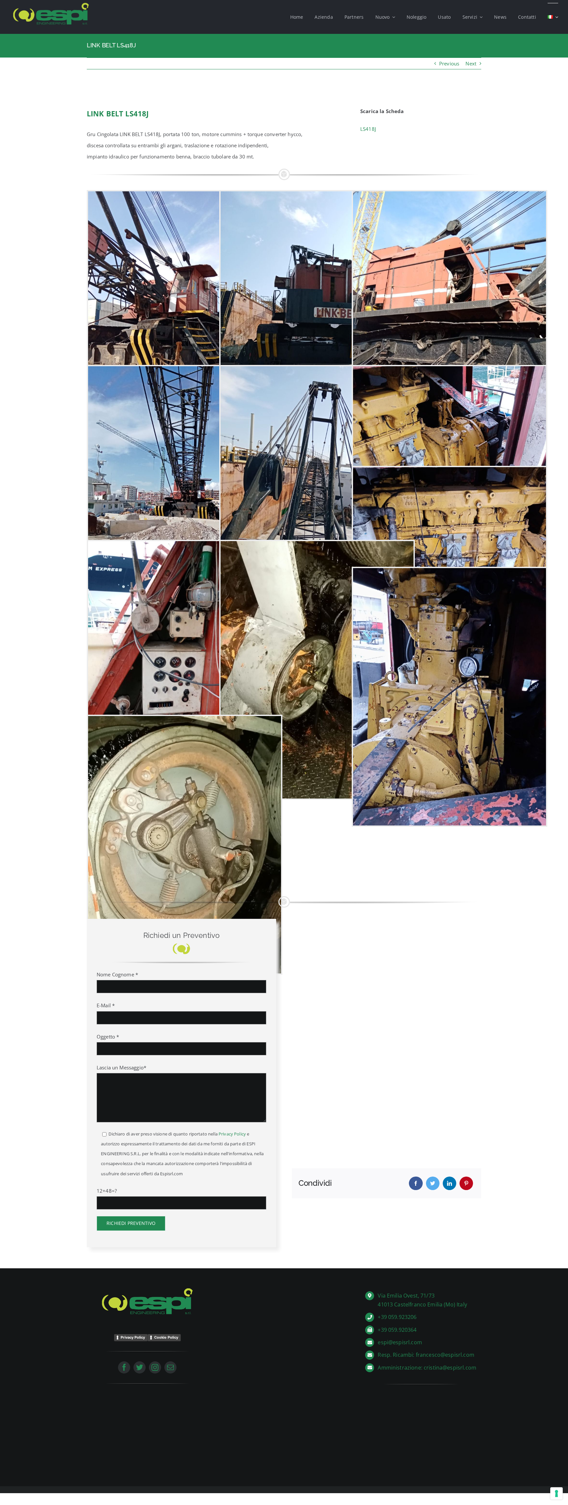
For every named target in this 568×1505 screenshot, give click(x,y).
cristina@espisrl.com (450, 1367)
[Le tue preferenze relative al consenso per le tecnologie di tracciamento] (556, 1493)
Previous (449, 63)
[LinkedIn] (449, 1183)
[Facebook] (415, 1183)
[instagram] (155, 1367)
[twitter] (139, 1367)
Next (470, 63)
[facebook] (124, 1367)
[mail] (170, 1367)
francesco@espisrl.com (445, 1354)
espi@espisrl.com (400, 1342)
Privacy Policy (232, 1134)
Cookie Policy (166, 1337)
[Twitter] (432, 1183)
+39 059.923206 (397, 1317)
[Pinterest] (466, 1183)
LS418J (368, 129)
